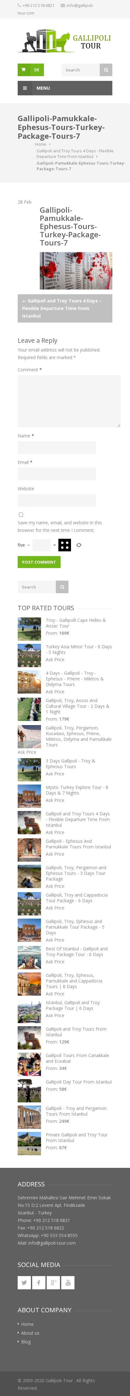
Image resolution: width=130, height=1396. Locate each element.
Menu (42, 88)
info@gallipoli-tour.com (52, 1243)
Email (25, 462)
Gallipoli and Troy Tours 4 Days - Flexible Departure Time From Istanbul (75, 153)
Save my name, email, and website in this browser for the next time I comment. (60, 526)
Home (40, 144)
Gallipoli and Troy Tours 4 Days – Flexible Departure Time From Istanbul (62, 308)
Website (26, 489)
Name (26, 436)
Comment (30, 370)
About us (30, 1333)
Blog (26, 1342)
